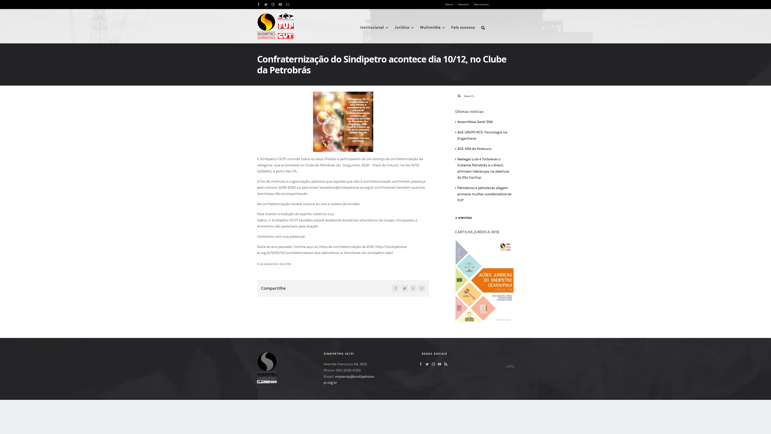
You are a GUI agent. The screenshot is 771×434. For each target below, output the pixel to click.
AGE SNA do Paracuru (474, 148)
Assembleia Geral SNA (475, 122)
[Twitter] (427, 364)
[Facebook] (420, 364)
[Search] (483, 27)
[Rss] (445, 364)
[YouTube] (439, 364)
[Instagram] (433, 364)
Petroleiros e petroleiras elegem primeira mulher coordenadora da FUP (484, 194)
